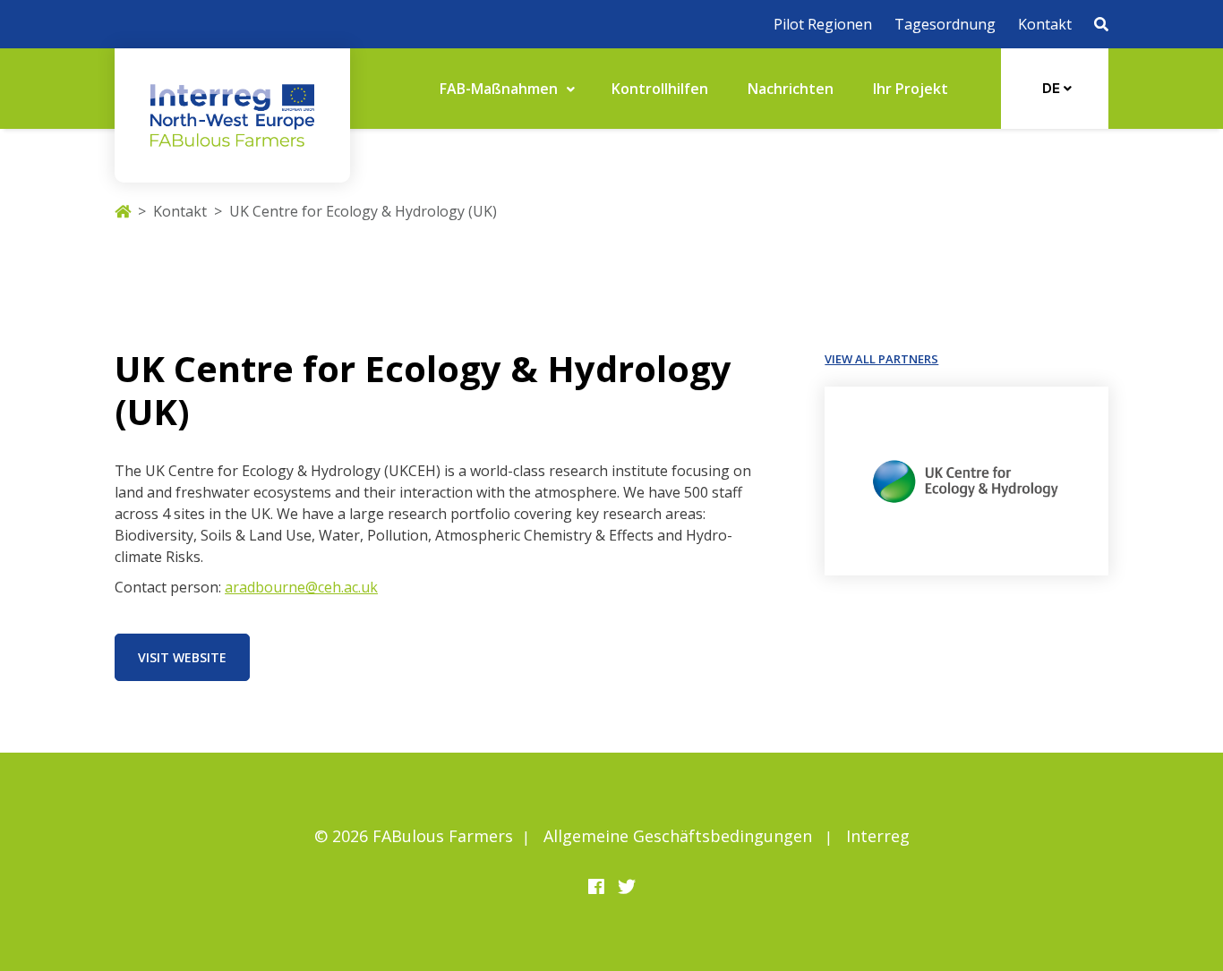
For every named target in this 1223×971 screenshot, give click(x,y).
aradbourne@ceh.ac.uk (301, 587)
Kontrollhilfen (660, 88)
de (1053, 88)
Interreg (878, 836)
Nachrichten (791, 88)
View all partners (881, 359)
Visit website (182, 657)
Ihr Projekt (910, 88)
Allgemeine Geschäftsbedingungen (677, 836)
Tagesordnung (945, 24)
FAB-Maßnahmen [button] (500, 88)
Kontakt (1045, 24)
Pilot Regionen (823, 24)
